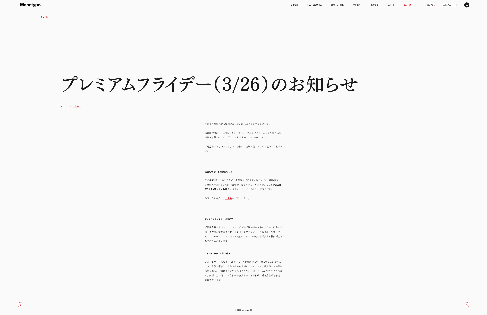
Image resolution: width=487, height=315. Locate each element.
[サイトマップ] (466, 4)
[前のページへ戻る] (20, 304)
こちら (228, 198)
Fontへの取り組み (314, 5)
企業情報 (294, 5)
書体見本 (430, 5)
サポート (391, 5)
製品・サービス (337, 5)
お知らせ (77, 106)
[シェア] (466, 304)
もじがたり (373, 5)
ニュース (407, 5)
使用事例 (356, 5)
